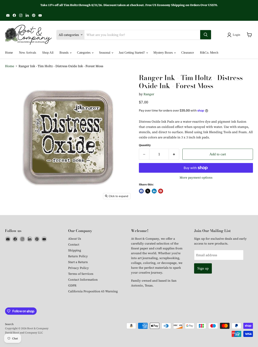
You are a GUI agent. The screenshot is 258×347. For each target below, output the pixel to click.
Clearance (187, 52)
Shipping (74, 250)
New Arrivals (27, 52)
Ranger (149, 94)
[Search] (205, 34)
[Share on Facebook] (141, 191)
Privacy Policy (78, 268)
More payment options (196, 177)
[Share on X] (147, 191)
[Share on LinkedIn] (154, 191)
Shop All (47, 52)
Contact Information (83, 279)
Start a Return (78, 262)
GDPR (72, 285)
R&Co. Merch (209, 52)
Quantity (145, 145)
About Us (74, 238)
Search (9, 324)
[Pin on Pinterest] (160, 191)
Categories (84, 52)
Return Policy (78, 256)
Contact (73, 244)
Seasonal (105, 52)
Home (9, 52)
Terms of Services (80, 274)
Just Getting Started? (132, 52)
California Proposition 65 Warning (93, 291)
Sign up (203, 268)
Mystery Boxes (163, 52)
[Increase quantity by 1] (174, 154)
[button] (234, 34)
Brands (64, 52)
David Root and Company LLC (24, 332)
